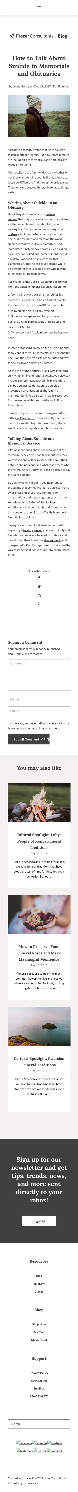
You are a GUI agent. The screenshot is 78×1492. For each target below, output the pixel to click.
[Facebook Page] (24, 1443)
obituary (13, 234)
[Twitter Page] (40, 1451)
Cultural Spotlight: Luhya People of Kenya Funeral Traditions (39, 841)
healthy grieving (33, 530)
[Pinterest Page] (54, 1451)
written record (25, 418)
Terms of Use (39, 1380)
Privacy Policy (39, 1373)
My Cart (39, 1332)
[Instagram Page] (25, 1451)
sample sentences (56, 281)
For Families (61, 86)
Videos (39, 1291)
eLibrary (39, 1283)
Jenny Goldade (22, 86)
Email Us (39, 1388)
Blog (39, 1275)
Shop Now (39, 1324)
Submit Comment (26, 739)
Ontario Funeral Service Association (43, 286)
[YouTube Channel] (54, 1443)
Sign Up (39, 1221)
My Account (39, 1340)
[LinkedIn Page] (39, 1443)
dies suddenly (53, 540)
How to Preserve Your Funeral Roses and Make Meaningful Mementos (39, 953)
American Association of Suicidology (32, 502)
